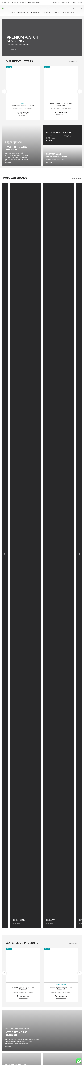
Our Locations (67, 12)
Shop (11, 12)
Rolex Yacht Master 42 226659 (23, 105)
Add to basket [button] (23, 118)
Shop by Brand (21, 12)
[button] (4, 91)
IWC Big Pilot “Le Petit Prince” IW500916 (23, 988)
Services (56, 12)
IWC (23, 984)
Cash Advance (47, 12)
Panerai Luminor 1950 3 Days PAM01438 (61, 104)
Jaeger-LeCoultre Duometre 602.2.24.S (61, 988)
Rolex (23, 103)
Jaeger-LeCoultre (61, 984)
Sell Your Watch (35, 12)
